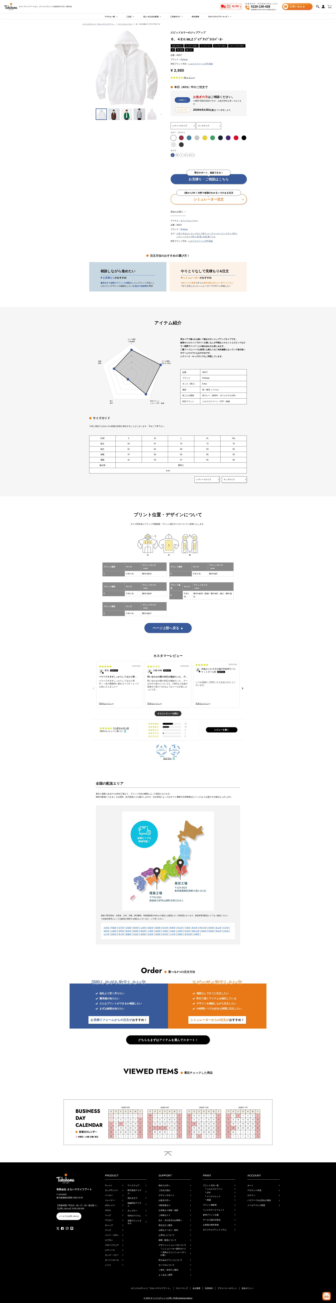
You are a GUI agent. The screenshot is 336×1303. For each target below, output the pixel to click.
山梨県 (114, 931)
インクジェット (213, 1196)
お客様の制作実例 (211, 1225)
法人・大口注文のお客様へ (170, 1220)
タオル (108, 1210)
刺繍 (211, 64)
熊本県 (165, 934)
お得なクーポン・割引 (168, 1230)
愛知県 (143, 931)
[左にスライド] (92, 114)
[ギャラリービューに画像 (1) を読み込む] (101, 114)
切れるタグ (132, 1198)
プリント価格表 (210, 1205)
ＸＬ (186, 155)
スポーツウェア (112, 1245)
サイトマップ (182, 1288)
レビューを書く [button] (221, 730)
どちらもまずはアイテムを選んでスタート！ (168, 1040)
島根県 (211, 931)
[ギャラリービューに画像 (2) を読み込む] (114, 114)
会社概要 (196, 1288)
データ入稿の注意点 (212, 1220)
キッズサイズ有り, (199, 234)
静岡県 (136, 931)
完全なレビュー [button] (106, 704)
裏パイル (212, 237)
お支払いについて (166, 1235)
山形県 (143, 928)
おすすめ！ (119, 1019)
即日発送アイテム (134, 1191)
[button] (177, 78)
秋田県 (136, 928)
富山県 (218, 928)
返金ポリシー (248, 1288)
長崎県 (158, 934)
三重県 (150, 931)
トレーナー (110, 1200)
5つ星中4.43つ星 (121, 728)
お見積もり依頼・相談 (168, 1210)
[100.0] (161, 750)
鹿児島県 (188, 934)
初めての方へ (164, 1185)
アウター (109, 1220)
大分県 (172, 934)
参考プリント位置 (211, 1215)
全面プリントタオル (134, 1222)
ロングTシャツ (111, 1190)
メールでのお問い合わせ (69, 1216)
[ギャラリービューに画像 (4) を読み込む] (139, 114)
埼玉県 (180, 928)
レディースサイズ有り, (187, 237)
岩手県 (121, 928)
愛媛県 (128, 934)
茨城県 (158, 928)
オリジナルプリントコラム (215, 1230)
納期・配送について (167, 1240)
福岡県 (143, 934)
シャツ (108, 1265)
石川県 (226, 928)
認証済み (167, 759)
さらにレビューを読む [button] (168, 713)
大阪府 (172, 931)
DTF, (207, 64)
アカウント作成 (254, 1190)
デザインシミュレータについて (172, 1245)
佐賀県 (150, 934)
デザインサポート (166, 1195)
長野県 (121, 931)
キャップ (109, 1225)
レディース (110, 1250)
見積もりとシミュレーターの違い (173, 1253)
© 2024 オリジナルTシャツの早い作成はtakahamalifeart (168, 1298)
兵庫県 (180, 931)
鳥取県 (204, 931)
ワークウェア (133, 1185)
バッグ (108, 1215)
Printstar (184, 59)
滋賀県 (158, 931)
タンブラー (132, 1211)
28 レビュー (189, 78)
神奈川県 (203, 928)
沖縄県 (196, 934)
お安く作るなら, (184, 234)
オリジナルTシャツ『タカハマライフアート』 (151, 1288)
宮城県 (128, 928)
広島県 (226, 931)
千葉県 (187, 928)
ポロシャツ (110, 1205)
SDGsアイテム (134, 1216)
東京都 (194, 928)
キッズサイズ (203, 126)
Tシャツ (108, 1185)
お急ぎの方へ (164, 1200)
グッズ (108, 1230)
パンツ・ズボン (112, 1235)
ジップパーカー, (214, 234)
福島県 (150, 928)
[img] (105, 666)
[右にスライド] (161, 114)
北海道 (106, 928)
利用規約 (209, 1288)
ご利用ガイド (164, 1215)
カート (250, 1185)
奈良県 (187, 931)
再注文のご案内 (165, 1225)
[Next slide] (242, 688)
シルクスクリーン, (196, 64)
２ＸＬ (192, 155)
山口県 (106, 934)
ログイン (251, 1195)
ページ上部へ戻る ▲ (168, 628)
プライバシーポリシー (227, 1288)
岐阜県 (128, 931)
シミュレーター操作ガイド (173, 1249)
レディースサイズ (179, 126)
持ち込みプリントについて (170, 1260)
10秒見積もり (164, 1205)
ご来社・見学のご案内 (168, 1270)
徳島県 (114, 934)
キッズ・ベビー (112, 1255)
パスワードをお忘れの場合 (259, 1200)
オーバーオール (112, 1260)
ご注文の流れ (164, 1190)
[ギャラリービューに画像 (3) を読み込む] (126, 114)
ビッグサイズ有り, (229, 234)
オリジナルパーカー (189, 221)
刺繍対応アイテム (134, 1204)
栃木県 (165, 928)
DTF (208, 1193)
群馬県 (172, 928)
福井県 (106, 931)
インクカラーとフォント (214, 1210)
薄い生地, (203, 237)
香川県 (121, 934)
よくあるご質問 (165, 1275)
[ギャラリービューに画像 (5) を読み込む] (152, 114)
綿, (198, 237)
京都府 (165, 931)
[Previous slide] (93, 688)
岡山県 (218, 931)
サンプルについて (166, 1265)
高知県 (136, 934)
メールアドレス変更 (256, 1205)
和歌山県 (195, 931)
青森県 (114, 928)
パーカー (109, 1195)
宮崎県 (180, 934)
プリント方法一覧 (211, 1185)
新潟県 (211, 928)
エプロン (109, 1240)
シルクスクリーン (214, 1189)
